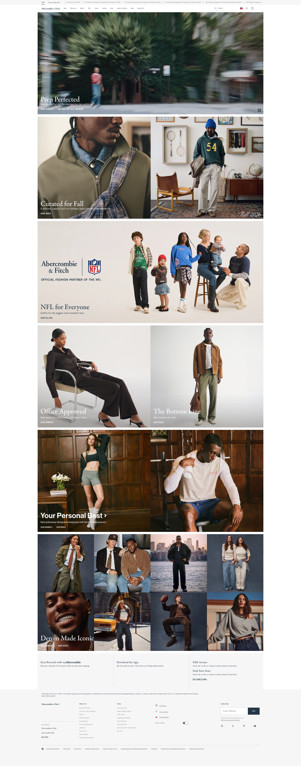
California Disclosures (86, 737)
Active (104, 8)
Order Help (120, 714)
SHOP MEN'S (46, 213)
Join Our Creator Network (87, 711)
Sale (132, 8)
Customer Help (122, 708)
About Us (141, 8)
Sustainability (83, 734)
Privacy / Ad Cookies (52, 748)
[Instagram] (222, 726)
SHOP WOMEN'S (47, 109)
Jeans (96, 8)
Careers (81, 714)
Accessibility (83, 721)
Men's (82, 8)
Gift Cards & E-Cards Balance (126, 727)
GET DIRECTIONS (200, 679)
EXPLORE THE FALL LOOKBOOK (70, 109)
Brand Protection (84, 708)
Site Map (154, 748)
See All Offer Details (48, 696)
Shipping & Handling (123, 718)
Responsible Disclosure (196, 748)
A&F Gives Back (84, 718)
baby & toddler (122, 8)
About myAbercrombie (124, 711)
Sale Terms (66, 748)
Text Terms (77, 748)
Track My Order (122, 724)
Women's (73, 8)
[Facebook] (233, 726)
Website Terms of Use (110, 748)
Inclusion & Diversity (86, 724)
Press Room (83, 731)
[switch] (156, 722)
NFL (89, 8)
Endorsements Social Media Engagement (134, 748)
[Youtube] (255, 726)
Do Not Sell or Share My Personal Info (173, 748)
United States (164, 717)
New (65, 8)
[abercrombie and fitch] (50, 8)
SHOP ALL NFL (47, 318)
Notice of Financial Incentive (230, 720)
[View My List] (246, 8)
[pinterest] (244, 726)
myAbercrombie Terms (92, 748)
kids (111, 8)
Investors (82, 727)
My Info (119, 731)
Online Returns (122, 721)
